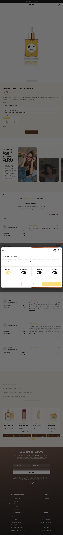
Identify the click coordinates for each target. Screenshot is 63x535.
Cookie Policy (16, 263)
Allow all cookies (51, 283)
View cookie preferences (51, 278)
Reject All (31, 283)
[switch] (23, 272)
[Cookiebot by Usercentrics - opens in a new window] (54, 250)
